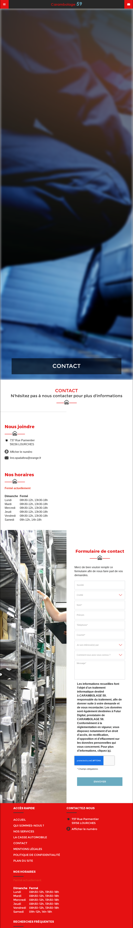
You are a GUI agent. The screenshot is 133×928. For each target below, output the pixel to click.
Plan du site (23, 860)
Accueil (19, 819)
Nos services (23, 831)
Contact (20, 843)
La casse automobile (30, 837)
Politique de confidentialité (36, 855)
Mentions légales (27, 849)
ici (109, 750)
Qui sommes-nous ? (28, 825)
